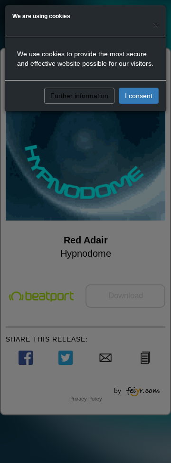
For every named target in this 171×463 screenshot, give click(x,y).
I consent (138, 96)
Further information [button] (79, 96)
